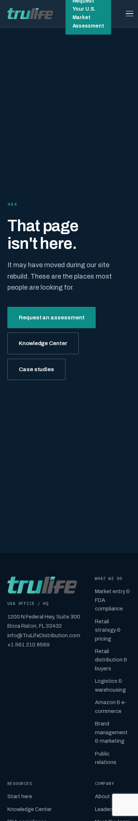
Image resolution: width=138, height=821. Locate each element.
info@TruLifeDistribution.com (43, 635)
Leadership (108, 809)
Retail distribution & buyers (111, 659)
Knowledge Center (43, 343)
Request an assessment (51, 317)
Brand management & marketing (111, 732)
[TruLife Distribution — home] (30, 13)
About (102, 796)
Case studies (36, 369)
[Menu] (129, 13)
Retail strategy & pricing (108, 630)
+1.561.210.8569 (28, 645)
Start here (19, 796)
